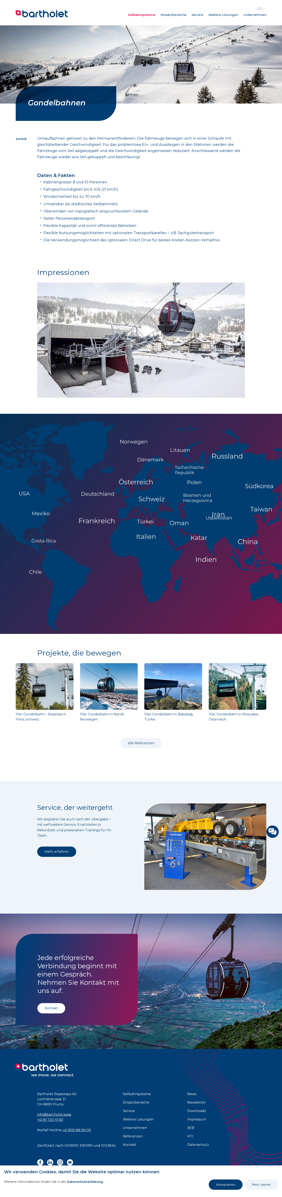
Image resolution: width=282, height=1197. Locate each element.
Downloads (196, 1111)
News (191, 1094)
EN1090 (86, 1145)
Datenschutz (198, 1145)
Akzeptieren (225, 1184)
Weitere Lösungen (223, 15)
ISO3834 (108, 1145)
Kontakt (51, 1008)
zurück (21, 139)
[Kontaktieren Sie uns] (272, 832)
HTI (190, 1136)
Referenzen (133, 1136)
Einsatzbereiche (173, 15)
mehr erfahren (56, 852)
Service (197, 15)
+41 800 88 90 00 (76, 1130)
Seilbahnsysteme (141, 15)
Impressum (196, 1119)
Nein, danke (261, 1184)
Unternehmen (254, 15)
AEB (190, 1128)
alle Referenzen (141, 743)
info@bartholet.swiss (54, 1115)
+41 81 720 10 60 (50, 1120)
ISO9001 (71, 1145)
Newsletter (196, 1102)
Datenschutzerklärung (85, 1182)
